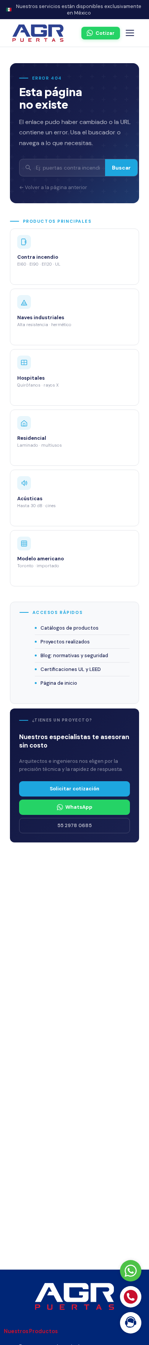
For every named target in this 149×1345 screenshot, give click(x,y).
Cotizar (105, 33)
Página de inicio (58, 683)
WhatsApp (78, 807)
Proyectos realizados (65, 641)
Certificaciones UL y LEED (70, 669)
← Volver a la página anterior (53, 187)
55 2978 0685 (74, 825)
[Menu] (130, 33)
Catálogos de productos (69, 628)
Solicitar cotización (74, 788)
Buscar (121, 167)
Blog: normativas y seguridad (74, 655)
